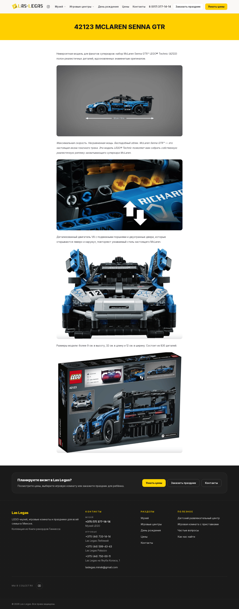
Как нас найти (186, 536)
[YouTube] (39, 585)
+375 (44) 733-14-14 (98, 536)
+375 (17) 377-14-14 (97, 521)
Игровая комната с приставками (198, 524)
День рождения (108, 6)
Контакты (139, 6)
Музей (59, 6)
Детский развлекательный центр (199, 518)
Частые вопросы (188, 530)
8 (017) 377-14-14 (160, 6)
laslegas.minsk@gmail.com (101, 567)
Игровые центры (80, 6)
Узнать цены (216, 6)
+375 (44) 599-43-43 (98, 546)
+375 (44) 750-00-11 (98, 556)
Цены (125, 6)
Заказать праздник (183, 482)
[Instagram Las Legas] (48, 7)
